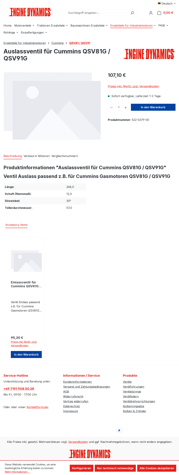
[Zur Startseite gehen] (29, 12)
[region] (52, 109)
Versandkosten (78, 442)
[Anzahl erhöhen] (126, 107)
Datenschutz (71, 406)
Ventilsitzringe (132, 391)
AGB (66, 391)
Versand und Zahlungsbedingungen (86, 386)
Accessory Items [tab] (16, 224)
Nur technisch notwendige (115, 468)
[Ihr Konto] (151, 12)
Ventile (127, 381)
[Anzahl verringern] (111, 107)
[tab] (12, 156)
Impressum (70, 411)
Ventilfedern (131, 396)
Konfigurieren (81, 468)
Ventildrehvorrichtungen (139, 401)
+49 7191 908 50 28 (18, 388)
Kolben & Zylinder (134, 411)
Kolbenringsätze (133, 406)
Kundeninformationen (77, 381)
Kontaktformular (37, 407)
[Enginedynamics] (149, 54)
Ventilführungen (133, 386)
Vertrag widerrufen (75, 401)
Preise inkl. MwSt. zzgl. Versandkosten (133, 86)
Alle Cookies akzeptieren (156, 468)
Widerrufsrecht (73, 396)
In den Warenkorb (153, 107)
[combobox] (97, 12)
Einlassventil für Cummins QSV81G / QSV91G (26, 284)
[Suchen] (132, 12)
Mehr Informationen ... (17, 471)
